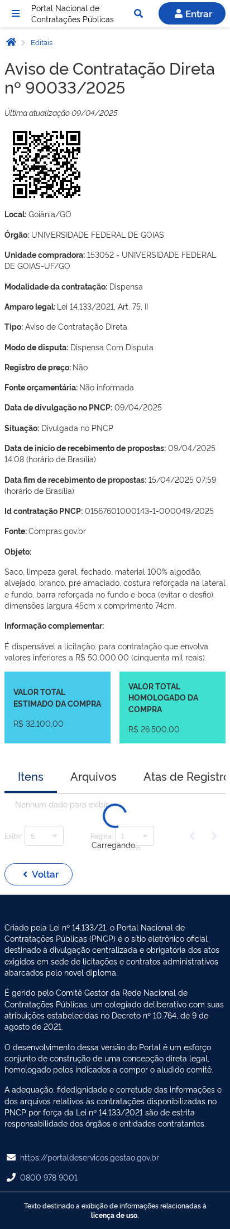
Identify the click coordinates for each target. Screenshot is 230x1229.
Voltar (45, 873)
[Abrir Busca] (138, 13)
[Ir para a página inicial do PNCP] (11, 41)
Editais (40, 42)
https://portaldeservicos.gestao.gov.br (89, 1157)
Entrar (198, 13)
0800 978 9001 (49, 1177)
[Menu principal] (15, 13)
